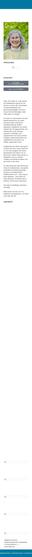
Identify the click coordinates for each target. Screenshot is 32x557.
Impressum (5, 553)
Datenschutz (17, 553)
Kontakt (28, 553)
